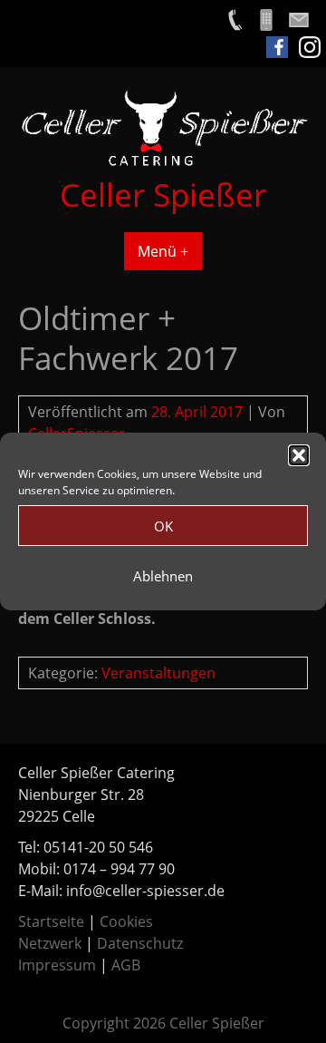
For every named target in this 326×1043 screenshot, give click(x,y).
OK (163, 526)
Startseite (51, 921)
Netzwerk (50, 943)
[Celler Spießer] (163, 163)
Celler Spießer (163, 194)
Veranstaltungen (158, 673)
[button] (299, 455)
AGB (125, 965)
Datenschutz (140, 943)
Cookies (126, 921)
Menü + (163, 251)
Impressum (57, 965)
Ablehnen (163, 576)
